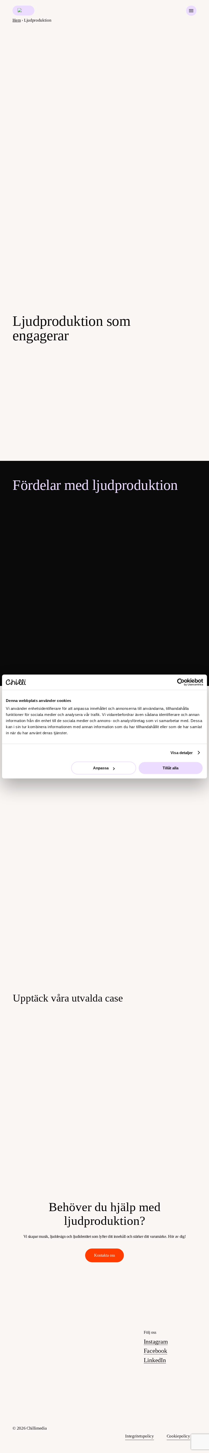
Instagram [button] (156, 1341)
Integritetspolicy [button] (139, 1436)
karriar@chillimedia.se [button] (106, 1394)
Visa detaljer (182, 753)
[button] (191, 10)
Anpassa (101, 768)
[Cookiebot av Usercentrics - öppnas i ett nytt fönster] (181, 682)
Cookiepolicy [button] (178, 1436)
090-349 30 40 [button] (95, 1370)
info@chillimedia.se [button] (102, 1360)
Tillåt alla (170, 768)
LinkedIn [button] (155, 1360)
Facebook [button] (155, 1350)
